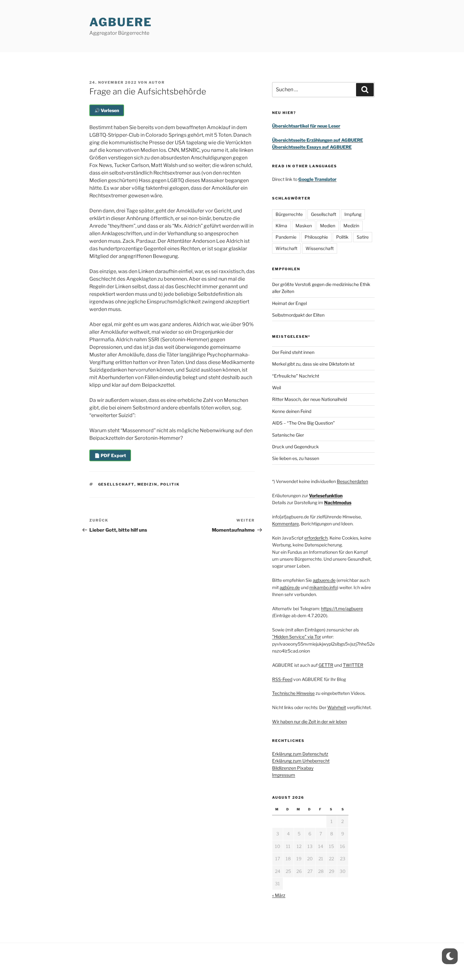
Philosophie (316, 237)
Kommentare (285, 523)
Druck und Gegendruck (295, 446)
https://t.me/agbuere (342, 608)
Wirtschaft (286, 248)
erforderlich (316, 537)
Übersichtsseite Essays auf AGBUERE (312, 147)
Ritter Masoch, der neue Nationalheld (309, 399)
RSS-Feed (282, 679)
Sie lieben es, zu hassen (295, 458)
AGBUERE (120, 22)
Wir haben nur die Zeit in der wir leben (309, 721)
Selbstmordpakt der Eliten (298, 315)
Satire (363, 237)
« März (278, 895)
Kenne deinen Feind (291, 411)
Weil (276, 387)
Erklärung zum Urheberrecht (301, 760)
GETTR (325, 665)
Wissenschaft (320, 248)
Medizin (147, 484)
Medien (327, 225)
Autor (157, 82)
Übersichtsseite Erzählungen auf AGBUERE (317, 140)
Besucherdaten (352, 481)
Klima (281, 225)
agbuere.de (324, 580)
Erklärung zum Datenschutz (300, 753)
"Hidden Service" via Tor (296, 636)
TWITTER (353, 665)
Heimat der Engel (289, 303)
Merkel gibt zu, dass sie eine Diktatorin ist (313, 364)
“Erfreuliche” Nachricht (295, 376)
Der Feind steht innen (293, 352)
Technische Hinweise (293, 693)
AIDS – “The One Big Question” (303, 423)
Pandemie (286, 237)
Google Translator (317, 179)
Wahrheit (336, 707)
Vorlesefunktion (325, 495)
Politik (170, 484)
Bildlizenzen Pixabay (292, 768)
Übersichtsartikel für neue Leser (306, 125)
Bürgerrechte (289, 214)
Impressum (283, 775)
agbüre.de (290, 587)
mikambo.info (323, 587)
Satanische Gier (288, 435)
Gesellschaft (116, 484)
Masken (303, 225)
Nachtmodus (337, 502)
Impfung (352, 214)
